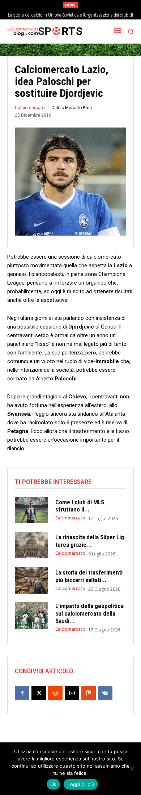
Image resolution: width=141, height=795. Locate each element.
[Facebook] (22, 693)
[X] (38, 693)
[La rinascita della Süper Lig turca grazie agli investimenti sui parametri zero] (31, 545)
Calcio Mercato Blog (71, 108)
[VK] (105, 693)
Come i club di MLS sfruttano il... (79, 506)
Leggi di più (80, 784)
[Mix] (88, 693)
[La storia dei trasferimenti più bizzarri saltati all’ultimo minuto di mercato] (31, 580)
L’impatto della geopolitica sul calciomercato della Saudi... (89, 613)
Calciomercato (29, 108)
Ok (53, 784)
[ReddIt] (55, 693)
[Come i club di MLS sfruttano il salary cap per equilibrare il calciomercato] (31, 510)
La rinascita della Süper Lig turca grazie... (89, 540)
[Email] (72, 693)
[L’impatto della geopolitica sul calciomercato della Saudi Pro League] (31, 615)
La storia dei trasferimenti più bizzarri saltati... (89, 576)
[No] (132, 768)
